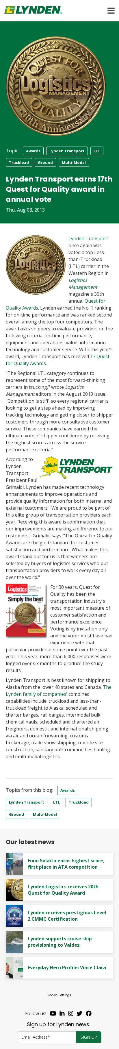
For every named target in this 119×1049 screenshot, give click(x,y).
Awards (33, 150)
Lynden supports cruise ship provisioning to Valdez (60, 941)
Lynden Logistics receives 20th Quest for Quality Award (63, 889)
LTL (97, 150)
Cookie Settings (59, 995)
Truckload (19, 162)
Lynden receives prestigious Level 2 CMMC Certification (67, 915)
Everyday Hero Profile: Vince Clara (67, 967)
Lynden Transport (67, 150)
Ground (45, 162)
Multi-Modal (74, 162)
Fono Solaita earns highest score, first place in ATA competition (66, 863)
